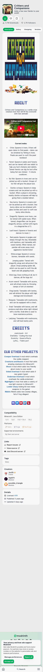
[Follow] (10, 18)
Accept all (8, 661)
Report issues (12, 445)
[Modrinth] (21, 636)
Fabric (9, 427)
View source (12, 448)
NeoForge (27, 427)
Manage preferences (13, 657)
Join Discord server (15, 451)
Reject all (28, 657)
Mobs (7, 462)
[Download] (5, 18)
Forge (18, 427)
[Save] (16, 18)
